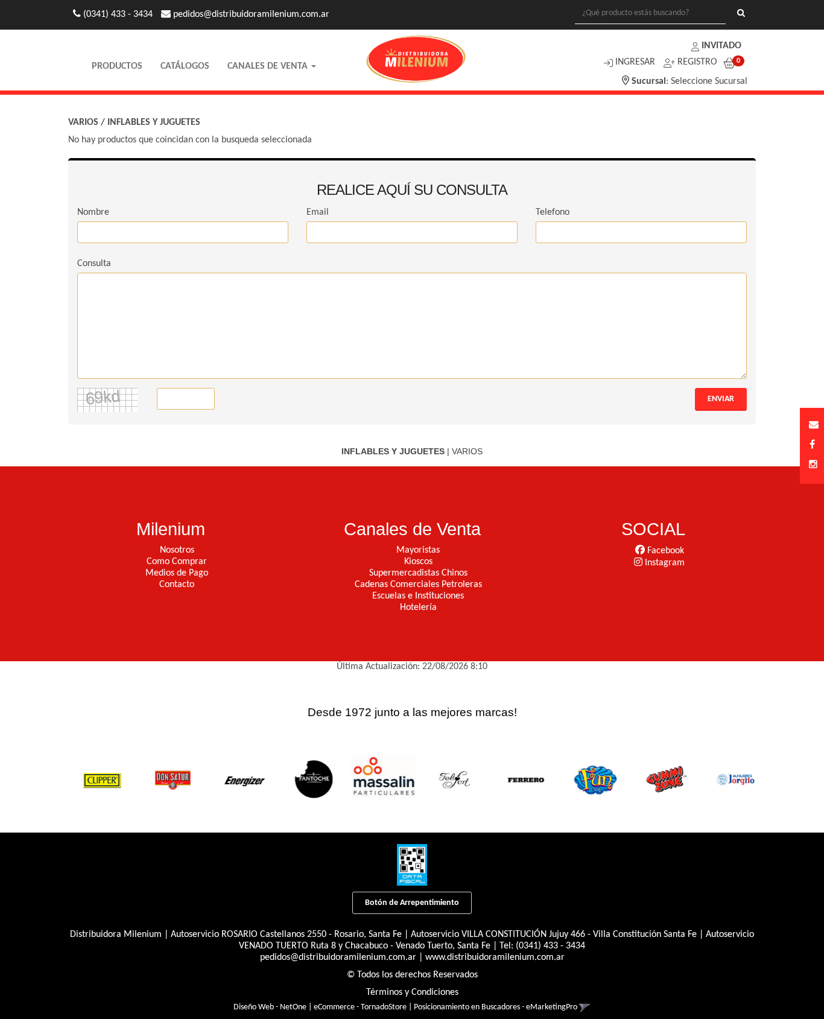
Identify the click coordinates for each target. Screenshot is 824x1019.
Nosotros (177, 550)
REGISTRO (696, 62)
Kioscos (418, 562)
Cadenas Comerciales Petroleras (418, 584)
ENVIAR (721, 399)
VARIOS (83, 122)
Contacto (176, 584)
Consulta (94, 263)
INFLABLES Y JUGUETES (153, 122)
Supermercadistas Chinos (418, 573)
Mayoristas (418, 550)
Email (317, 212)
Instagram (663, 563)
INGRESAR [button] (635, 62)
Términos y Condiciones (412, 992)
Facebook (664, 551)
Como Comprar (177, 562)
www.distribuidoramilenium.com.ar (495, 957)
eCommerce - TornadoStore (360, 1007)
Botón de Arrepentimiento (412, 902)
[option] (95, 779)
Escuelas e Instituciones (418, 596)
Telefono (552, 212)
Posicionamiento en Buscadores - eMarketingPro (495, 1007)
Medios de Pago (176, 573)
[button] (813, 425)
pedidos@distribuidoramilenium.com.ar (338, 957)
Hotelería (418, 607)
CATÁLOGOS (184, 66)
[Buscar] (741, 14)
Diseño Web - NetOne (269, 1007)
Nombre (93, 212)
